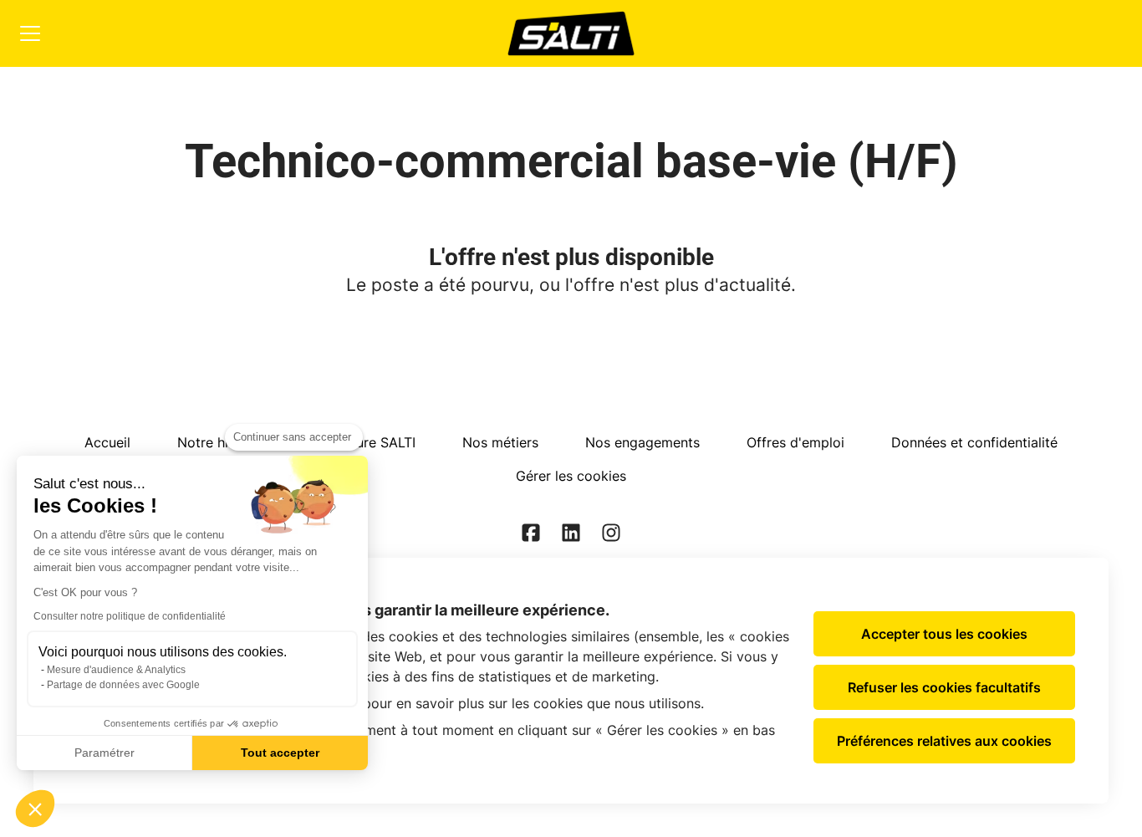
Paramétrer (104, 752)
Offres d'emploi (795, 442)
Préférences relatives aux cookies (944, 740)
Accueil (107, 442)
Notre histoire (220, 442)
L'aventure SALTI (363, 442)
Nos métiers (500, 442)
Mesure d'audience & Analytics (116, 670)
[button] (35, 809)
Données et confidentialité (974, 442)
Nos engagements (642, 442)
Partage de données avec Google (123, 685)
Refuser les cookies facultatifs (944, 687)
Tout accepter (280, 752)
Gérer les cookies (571, 475)
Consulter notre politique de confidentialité (129, 616)
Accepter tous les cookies (944, 633)
